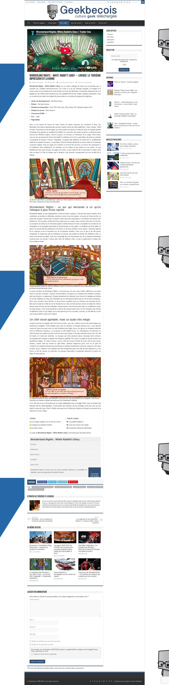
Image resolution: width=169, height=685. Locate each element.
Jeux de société (76, 23)
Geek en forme (90, 23)
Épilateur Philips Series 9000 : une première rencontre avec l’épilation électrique (125, 92)
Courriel (33, 627)
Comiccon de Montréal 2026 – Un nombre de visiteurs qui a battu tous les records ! (89, 574)
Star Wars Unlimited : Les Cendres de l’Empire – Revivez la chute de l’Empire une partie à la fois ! (89, 548)
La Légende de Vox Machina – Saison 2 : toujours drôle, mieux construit (87, 520)
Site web (32, 634)
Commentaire (34, 599)
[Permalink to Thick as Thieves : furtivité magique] (110, 84)
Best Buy (110, 37)
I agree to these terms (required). (45, 654)
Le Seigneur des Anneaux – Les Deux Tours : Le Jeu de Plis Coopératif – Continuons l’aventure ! (40, 575)
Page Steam (35, 120)
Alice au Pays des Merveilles (43, 487)
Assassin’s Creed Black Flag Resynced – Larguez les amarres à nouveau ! (40, 547)
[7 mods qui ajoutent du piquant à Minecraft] (113, 156)
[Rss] (108, 2)
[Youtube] (117, 2)
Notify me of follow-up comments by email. (46, 641)
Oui (125, 65)
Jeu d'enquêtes (79, 487)
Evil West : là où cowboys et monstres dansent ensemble (42, 519)
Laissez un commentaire (85, 82)
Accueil (29, 22)
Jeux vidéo (63, 23)
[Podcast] (129, 2)
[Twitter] (112, 2)
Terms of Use (43, 651)
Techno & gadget (38, 23)
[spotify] (122, 2)
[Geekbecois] (84, 12)
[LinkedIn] (115, 2)
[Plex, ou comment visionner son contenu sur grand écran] (113, 185)
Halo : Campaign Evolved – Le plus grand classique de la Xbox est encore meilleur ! (127, 126)
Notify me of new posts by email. (43, 644)
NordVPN (110, 42)
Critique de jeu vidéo (63, 487)
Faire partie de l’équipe (55, 2)
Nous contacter (30, 2)
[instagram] (119, 2)
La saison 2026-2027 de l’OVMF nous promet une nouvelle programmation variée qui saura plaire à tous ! (63, 549)
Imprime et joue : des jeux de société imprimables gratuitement (129, 165)
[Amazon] (127, 2)
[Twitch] (124, 2)
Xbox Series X (70, 82)
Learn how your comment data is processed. (69, 668)
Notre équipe (41, 2)
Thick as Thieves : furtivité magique (126, 82)
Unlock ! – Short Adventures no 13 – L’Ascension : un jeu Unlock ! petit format (126, 104)
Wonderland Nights (36, 489)
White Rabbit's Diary (95, 487)
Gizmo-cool (102, 23)
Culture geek (52, 23)
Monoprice (110, 40)
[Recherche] (143, 2)
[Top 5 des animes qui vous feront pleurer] (113, 176)
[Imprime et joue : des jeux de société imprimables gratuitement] (113, 165)
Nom (32, 620)
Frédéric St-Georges (37, 82)
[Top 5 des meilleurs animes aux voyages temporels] (113, 147)
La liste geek (69, 2)
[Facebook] (110, 2)
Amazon (110, 34)
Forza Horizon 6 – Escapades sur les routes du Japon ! (64, 574)
